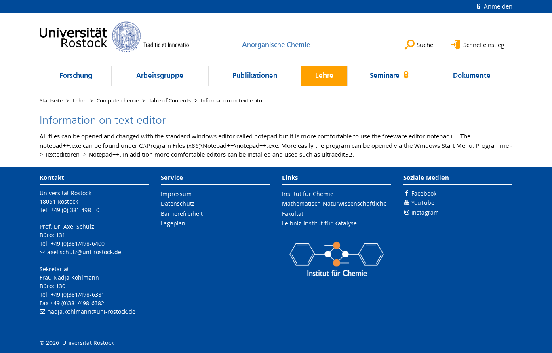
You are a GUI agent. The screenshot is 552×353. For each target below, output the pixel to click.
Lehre (324, 76)
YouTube (422, 202)
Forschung (75, 76)
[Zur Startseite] (114, 37)
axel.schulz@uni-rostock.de (84, 252)
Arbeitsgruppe (159, 76)
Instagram (425, 212)
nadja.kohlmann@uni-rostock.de (91, 311)
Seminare (385, 76)
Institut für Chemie (307, 194)
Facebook (423, 193)
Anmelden (497, 6)
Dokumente (472, 76)
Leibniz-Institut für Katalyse (319, 223)
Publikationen (254, 76)
